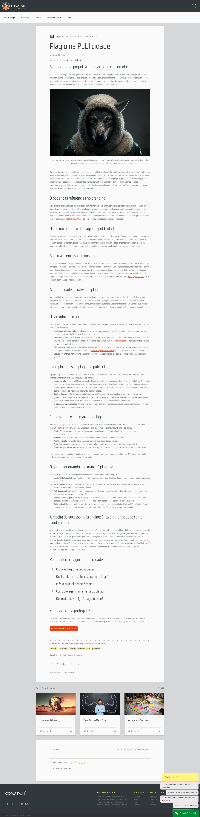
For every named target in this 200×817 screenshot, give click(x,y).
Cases (69, 17)
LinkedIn (153, 802)
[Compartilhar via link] (71, 664)
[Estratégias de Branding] (56, 704)
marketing (63, 648)
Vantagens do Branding (138, 720)
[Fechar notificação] (196, 775)
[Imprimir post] (77, 664)
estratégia (53, 648)
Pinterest (153, 805)
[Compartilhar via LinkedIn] (64, 664)
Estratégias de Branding (49, 720)
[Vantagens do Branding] (144, 704)
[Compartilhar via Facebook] (51, 664)
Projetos (137, 797)
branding (73, 648)
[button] (100, 569)
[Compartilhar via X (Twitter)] (57, 664)
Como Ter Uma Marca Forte (95, 720)
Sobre (136, 799)
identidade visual (84, 648)
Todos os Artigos (9, 17)
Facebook (153, 799)
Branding (37, 17)
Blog (135, 802)
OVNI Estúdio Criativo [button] (24, 815)
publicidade (96, 648)
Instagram (153, 797)
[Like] (7, 804)
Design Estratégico (54, 17)
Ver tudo (161, 688)
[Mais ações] (148, 36)
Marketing (25, 17)
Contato (137, 805)
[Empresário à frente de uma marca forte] (100, 704)
